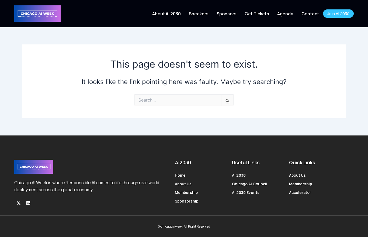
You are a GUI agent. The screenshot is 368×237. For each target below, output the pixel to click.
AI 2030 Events (245, 192)
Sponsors (227, 14)
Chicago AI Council (249, 183)
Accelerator (300, 192)
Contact (310, 14)
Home (180, 175)
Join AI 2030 (338, 13)
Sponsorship (186, 201)
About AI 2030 (166, 14)
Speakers (199, 14)
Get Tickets (257, 14)
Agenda (285, 14)
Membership (186, 192)
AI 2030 (239, 175)
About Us (183, 183)
